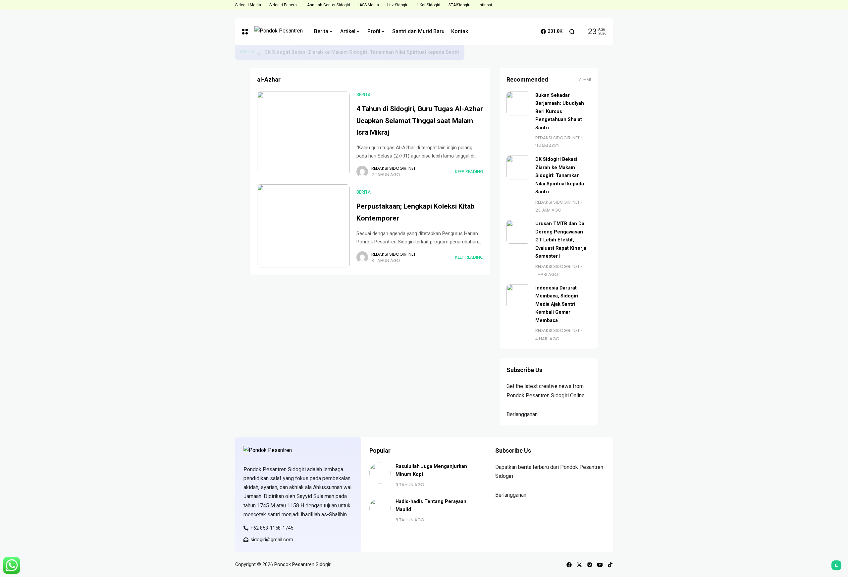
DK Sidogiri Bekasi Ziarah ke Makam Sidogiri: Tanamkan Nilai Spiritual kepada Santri (559, 176)
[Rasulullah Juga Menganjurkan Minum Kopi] (380, 473)
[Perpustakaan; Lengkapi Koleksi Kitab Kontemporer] (303, 226)
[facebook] (569, 564)
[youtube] (600, 564)
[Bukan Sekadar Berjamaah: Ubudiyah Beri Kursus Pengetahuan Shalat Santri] (259, 52)
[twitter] (579, 564)
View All (585, 80)
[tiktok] (610, 564)
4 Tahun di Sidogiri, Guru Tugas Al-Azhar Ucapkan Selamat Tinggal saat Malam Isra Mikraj (419, 120)
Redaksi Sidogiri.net (393, 168)
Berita (247, 52)
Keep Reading (469, 171)
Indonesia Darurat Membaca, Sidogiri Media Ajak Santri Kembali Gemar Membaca (556, 304)
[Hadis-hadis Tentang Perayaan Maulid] (380, 508)
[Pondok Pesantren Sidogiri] (279, 31)
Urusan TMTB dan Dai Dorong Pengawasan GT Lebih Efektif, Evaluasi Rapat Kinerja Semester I (560, 240)
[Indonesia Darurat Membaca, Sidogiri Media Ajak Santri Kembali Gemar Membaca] (518, 296)
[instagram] (589, 564)
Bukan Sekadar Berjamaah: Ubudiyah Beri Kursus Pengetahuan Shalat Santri (352, 52)
